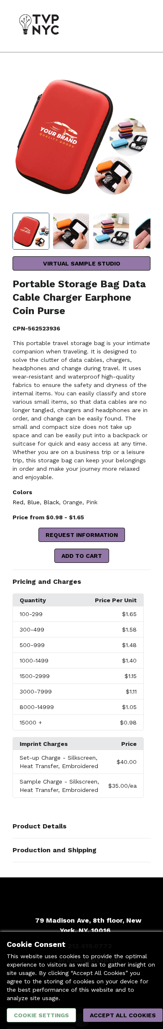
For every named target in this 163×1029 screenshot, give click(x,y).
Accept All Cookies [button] (123, 1015)
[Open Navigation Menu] (140, 26)
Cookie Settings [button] (41, 1015)
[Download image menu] (140, 78)
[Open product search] (123, 26)
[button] (81, 581)
